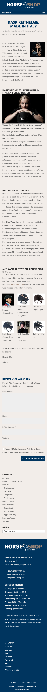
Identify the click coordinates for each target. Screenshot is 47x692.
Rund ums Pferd (8, 504)
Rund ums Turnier (8, 34)
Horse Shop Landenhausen (12, 481)
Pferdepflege (9, 511)
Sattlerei (5, 521)
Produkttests (9, 498)
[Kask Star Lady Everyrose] (23, 327)
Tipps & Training (10, 514)
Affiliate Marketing (12, 670)
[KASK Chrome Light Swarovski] (8, 327)
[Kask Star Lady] (39, 327)
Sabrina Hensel (10, 31)
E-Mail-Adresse (9, 427)
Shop (7, 663)
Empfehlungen (29, 31)
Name (5, 416)
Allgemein (6, 478)
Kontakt (8, 666)
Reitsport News (8, 501)
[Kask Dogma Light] (39, 299)
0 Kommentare (20, 34)
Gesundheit (8, 508)
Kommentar (7, 391)
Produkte (38, 31)
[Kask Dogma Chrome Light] (8, 300)
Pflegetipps (8, 494)
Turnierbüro (10, 660)
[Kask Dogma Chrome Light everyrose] (23, 299)
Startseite (9, 646)
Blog (6, 653)
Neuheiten (8, 491)
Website (5, 438)
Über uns (8, 650)
